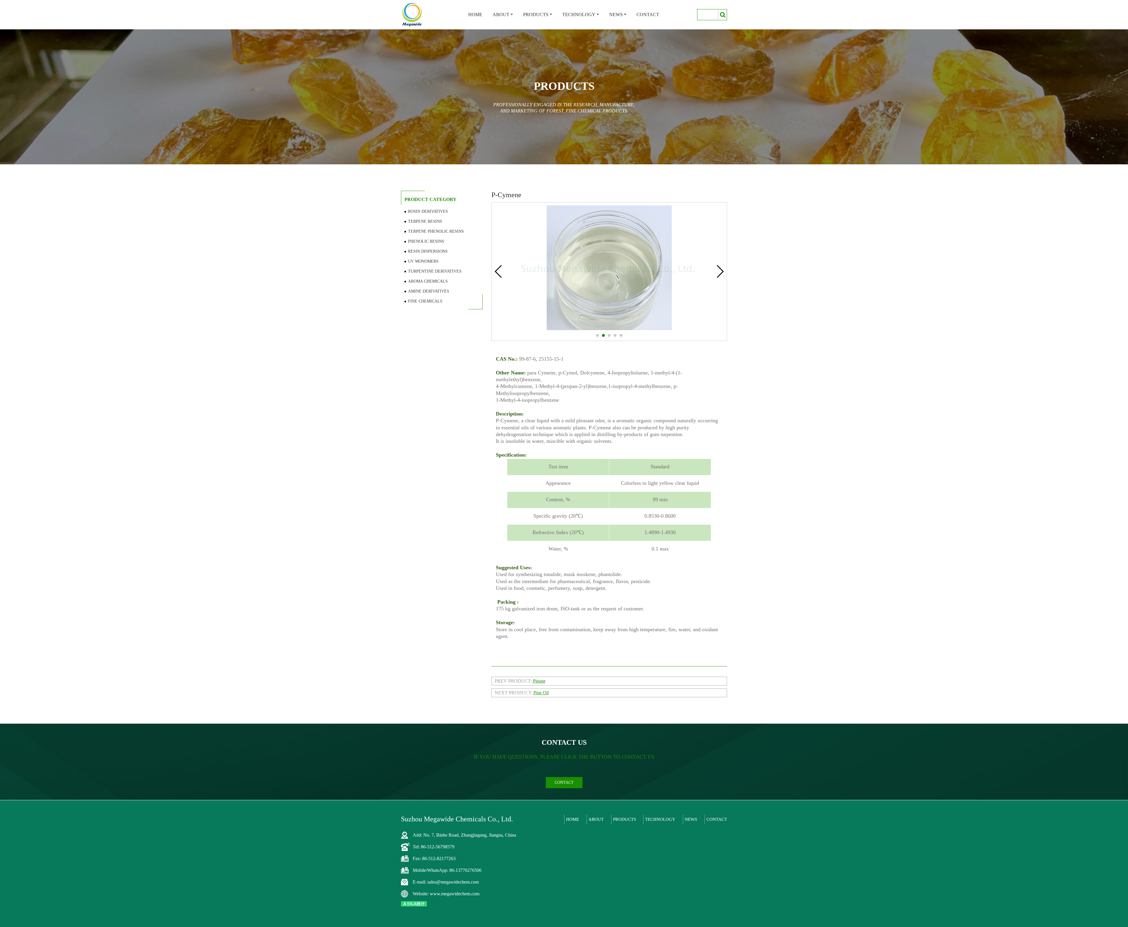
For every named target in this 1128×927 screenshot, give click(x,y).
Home (475, 14)
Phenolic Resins (426, 241)
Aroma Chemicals (428, 281)
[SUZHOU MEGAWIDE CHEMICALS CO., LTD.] (412, 14)
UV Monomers (423, 261)
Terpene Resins (425, 221)
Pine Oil (541, 692)
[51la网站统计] (414, 903)
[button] (597, 335)
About (501, 14)
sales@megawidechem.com (453, 881)
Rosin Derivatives (428, 211)
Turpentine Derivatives (434, 271)
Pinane (539, 680)
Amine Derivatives (428, 291)
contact (564, 782)
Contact (648, 14)
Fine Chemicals (425, 301)
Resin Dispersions (428, 251)
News (616, 14)
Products (535, 14)
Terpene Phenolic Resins (436, 231)
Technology (578, 14)
